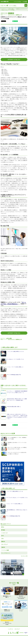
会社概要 (25, 1)
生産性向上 (18, 14)
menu (25, 5)
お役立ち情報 (10, 9)
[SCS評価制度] (14, 473)
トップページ (3, 9)
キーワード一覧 (24, 555)
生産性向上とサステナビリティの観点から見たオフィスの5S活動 (14, 9)
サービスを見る (18, 1)
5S (21, 14)
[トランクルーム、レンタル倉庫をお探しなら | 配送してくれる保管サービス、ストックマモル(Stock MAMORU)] (14, 567)
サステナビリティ (11, 14)
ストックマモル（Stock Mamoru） (13, 303)
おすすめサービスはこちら (14, 59)
